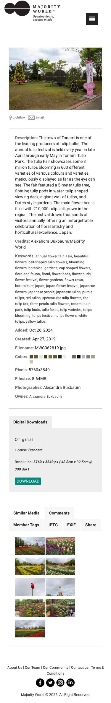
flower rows (74, 280)
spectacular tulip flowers (61, 298)
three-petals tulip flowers (49, 304)
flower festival (26, 280)
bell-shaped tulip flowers (47, 262)
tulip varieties (70, 310)
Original (24, 439)
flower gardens (51, 280)
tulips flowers (66, 316)
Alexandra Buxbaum (45, 396)
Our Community (55, 667)
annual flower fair (50, 256)
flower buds (81, 274)
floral (46, 274)
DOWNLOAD (28, 481)
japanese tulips (68, 292)
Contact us (80, 667)
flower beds (61, 274)
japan (39, 286)
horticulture (24, 286)
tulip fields (50, 310)
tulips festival (43, 316)
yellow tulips (36, 321)
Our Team (32, 667)
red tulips (33, 298)
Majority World (32, 695)
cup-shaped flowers (74, 268)
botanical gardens (42, 268)
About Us (14, 667)
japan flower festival (62, 286)
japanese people (41, 292)
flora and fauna (27, 274)
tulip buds (32, 310)
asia (68, 256)
